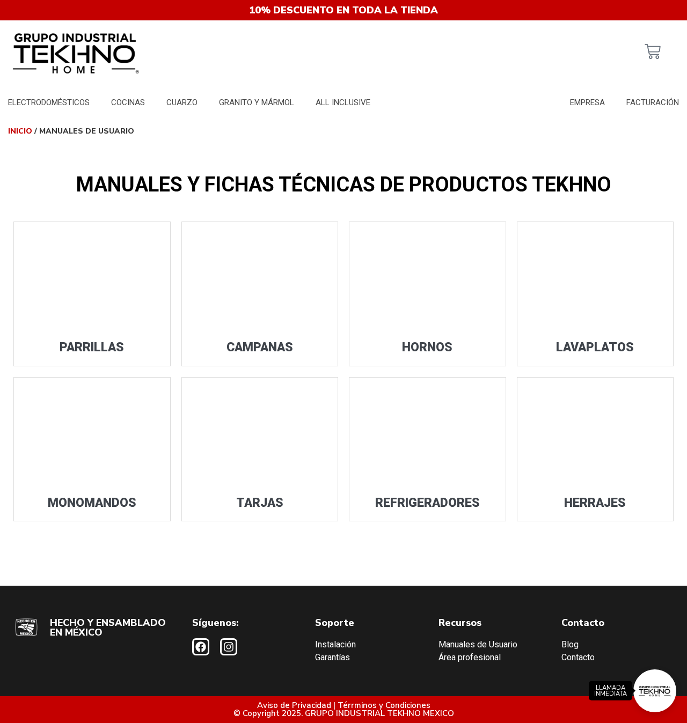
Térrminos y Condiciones (384, 705)
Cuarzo (182, 102)
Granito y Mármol (256, 102)
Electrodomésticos (49, 102)
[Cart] (653, 53)
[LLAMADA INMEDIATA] (654, 690)
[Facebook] (200, 646)
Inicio (20, 131)
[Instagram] (228, 646)
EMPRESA (587, 102)
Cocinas (128, 102)
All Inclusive (343, 102)
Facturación (652, 102)
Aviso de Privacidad (294, 705)
